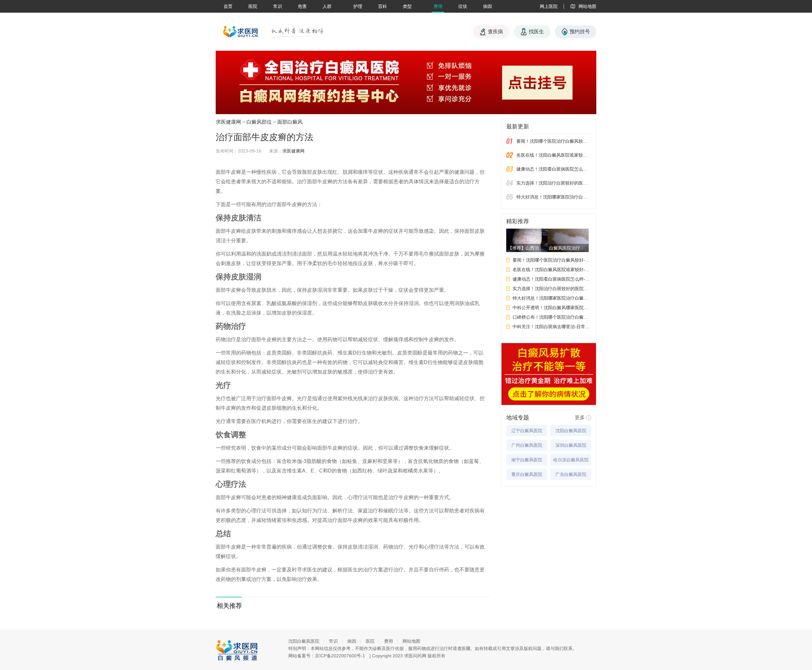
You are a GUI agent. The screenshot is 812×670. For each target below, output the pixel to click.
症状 (462, 6)
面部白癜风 (290, 122)
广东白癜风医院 (570, 474)
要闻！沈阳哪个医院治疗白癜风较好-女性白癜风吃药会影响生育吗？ (553, 141)
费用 (438, 6)
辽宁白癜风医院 (526, 430)
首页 (228, 6)
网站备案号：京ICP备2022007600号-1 (326, 655)
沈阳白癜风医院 (570, 430)
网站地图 (411, 641)
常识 (277, 6)
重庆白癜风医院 (526, 474)
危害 (302, 6)
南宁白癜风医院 (526, 459)
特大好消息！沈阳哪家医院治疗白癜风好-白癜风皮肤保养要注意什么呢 (553, 196)
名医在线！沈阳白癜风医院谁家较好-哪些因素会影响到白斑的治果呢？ (553, 155)
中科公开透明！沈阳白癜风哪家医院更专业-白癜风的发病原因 (552, 307)
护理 (357, 6)
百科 (382, 6)
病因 (487, 6)
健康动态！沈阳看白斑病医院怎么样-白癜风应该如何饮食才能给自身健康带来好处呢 (553, 169)
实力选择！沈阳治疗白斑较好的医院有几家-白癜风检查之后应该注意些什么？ (553, 182)
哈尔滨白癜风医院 (571, 459)
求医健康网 (228, 122)
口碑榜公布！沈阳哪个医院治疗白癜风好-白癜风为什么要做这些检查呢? (552, 317)
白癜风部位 (259, 122)
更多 (580, 417)
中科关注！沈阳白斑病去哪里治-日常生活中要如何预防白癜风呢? (552, 326)
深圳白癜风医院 (570, 445)
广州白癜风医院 (526, 445)
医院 (252, 6)
